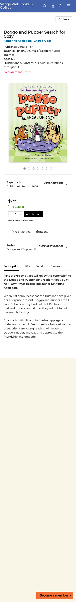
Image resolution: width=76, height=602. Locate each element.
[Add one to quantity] (20, 214)
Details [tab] (40, 266)
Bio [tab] (27, 266)
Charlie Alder (42, 40)
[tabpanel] (38, 312)
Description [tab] (11, 266)
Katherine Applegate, (18, 40)
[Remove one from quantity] (10, 214)
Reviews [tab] (56, 266)
